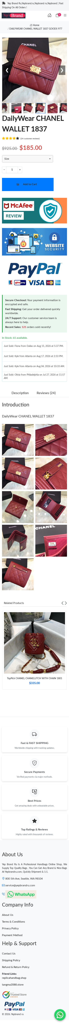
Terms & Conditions (13, 921)
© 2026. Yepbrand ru (13, 1014)
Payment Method (12, 935)
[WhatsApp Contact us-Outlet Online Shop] (60, 1015)
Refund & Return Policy (15, 967)
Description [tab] (20, 393)
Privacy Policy (10, 928)
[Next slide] (65, 603)
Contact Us (8, 953)
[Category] (65, 15)
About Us (7, 915)
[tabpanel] (34, 651)
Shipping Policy (11, 960)
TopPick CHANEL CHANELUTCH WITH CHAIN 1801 (34, 678)
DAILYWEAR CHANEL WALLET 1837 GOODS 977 (35, 29)
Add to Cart (30, 184)
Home (35, 25)
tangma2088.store (12, 984)
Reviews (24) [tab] (46, 393)
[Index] (50, 15)
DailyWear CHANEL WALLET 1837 (28, 416)
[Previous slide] (62, 603)
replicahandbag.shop (14, 978)
